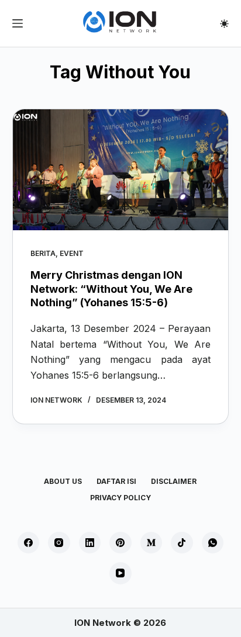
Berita (43, 253)
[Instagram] (59, 543)
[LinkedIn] (90, 543)
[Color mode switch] (224, 23)
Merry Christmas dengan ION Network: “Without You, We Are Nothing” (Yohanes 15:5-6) (111, 289)
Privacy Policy (120, 497)
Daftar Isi (116, 481)
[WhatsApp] (213, 543)
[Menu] (17, 23)
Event (72, 253)
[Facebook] (29, 543)
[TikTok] (182, 543)
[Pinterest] (120, 543)
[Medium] (151, 543)
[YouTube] (120, 573)
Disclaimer (174, 481)
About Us (63, 481)
